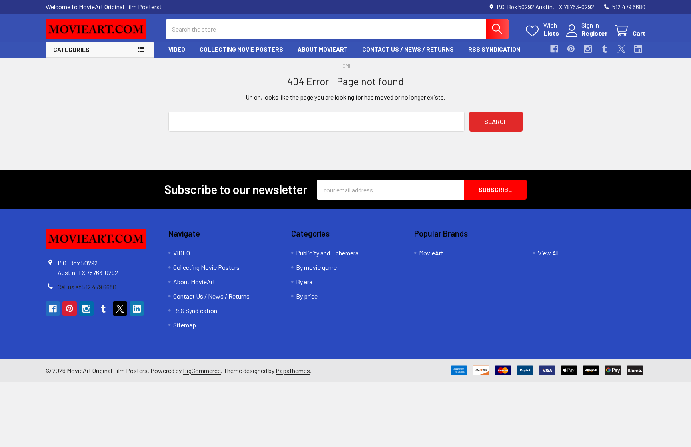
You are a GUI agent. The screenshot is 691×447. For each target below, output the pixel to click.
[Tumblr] (604, 49)
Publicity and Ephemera (327, 253)
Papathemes (293, 370)
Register (594, 33)
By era (304, 281)
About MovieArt (323, 49)
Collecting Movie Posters (241, 49)
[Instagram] (588, 49)
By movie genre (316, 267)
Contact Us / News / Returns (408, 49)
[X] (621, 49)
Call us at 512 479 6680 (87, 287)
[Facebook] (554, 49)
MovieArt (431, 253)
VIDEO (176, 49)
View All (548, 253)
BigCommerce (202, 370)
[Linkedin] (638, 49)
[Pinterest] (571, 49)
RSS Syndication (494, 49)
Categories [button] (71, 49)
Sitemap (184, 325)
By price (307, 296)
